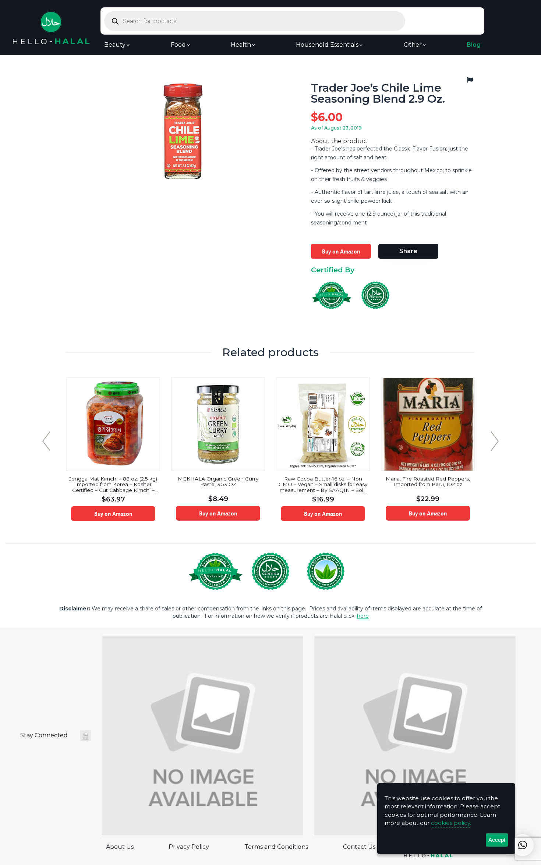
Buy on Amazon (341, 251)
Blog (474, 45)
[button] (523, 845)
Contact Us (359, 846)
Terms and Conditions (276, 846)
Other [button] (413, 45)
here (363, 616)
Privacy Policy (189, 846)
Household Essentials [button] (327, 45)
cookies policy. (451, 822)
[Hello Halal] (51, 27)
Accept (496, 840)
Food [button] (178, 45)
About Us (120, 846)
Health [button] (241, 45)
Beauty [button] (114, 45)
